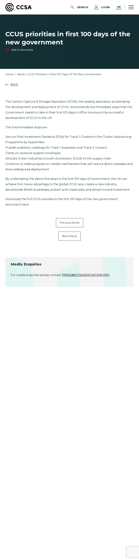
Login (105, 7)
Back (14, 84)
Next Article (69, 236)
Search (82, 7)
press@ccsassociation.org (85, 275)
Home (9, 74)
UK (119, 7)
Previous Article (69, 222)
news (21, 74)
